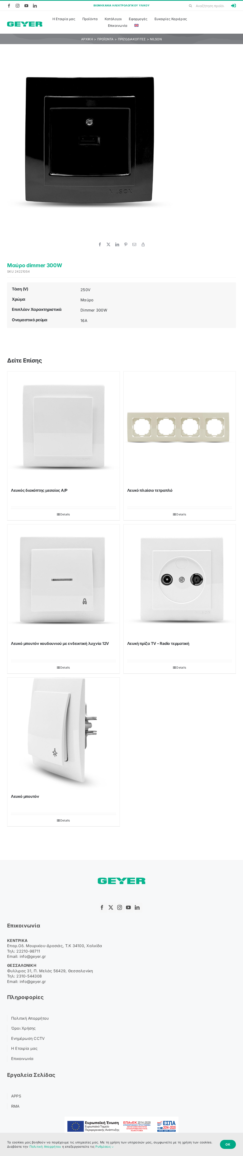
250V (85, 289)
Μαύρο (86, 300)
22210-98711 (28, 951)
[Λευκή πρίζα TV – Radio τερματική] (180, 580)
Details (65, 514)
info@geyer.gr (33, 956)
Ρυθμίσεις (103, 1146)
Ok (227, 1144)
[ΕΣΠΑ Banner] (121, 1118)
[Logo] (24, 23)
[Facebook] (100, 244)
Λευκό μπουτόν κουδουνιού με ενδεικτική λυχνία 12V (60, 643)
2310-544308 (29, 976)
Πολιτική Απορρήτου (45, 1146)
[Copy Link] (143, 244)
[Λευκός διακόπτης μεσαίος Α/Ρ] (63, 428)
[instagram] (17, 6)
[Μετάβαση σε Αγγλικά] (136, 25)
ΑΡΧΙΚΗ (87, 39)
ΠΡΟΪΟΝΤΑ (105, 39)
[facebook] (9, 6)
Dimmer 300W (93, 310)
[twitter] (112, 908)
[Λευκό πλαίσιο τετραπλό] (180, 428)
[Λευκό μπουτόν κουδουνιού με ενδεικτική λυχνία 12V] (63, 580)
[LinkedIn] (117, 244)
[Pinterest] (126, 244)
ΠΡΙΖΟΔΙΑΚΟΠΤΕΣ (132, 39)
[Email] (134, 244)
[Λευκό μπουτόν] (63, 734)
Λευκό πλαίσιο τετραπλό (150, 490)
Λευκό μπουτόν (25, 796)
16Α (83, 320)
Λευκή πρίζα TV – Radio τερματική (158, 643)
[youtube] (26, 6)
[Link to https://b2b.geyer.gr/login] (233, 5)
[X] (108, 244)
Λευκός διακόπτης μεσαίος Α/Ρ (39, 490)
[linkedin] (35, 6)
